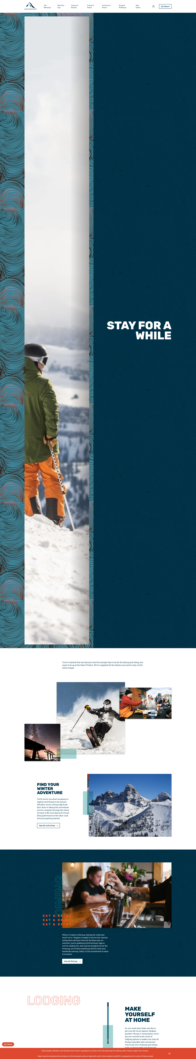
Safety (10, 1044)
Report (167, 6)
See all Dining (71, 961)
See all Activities (47, 825)
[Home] (30, 6)
